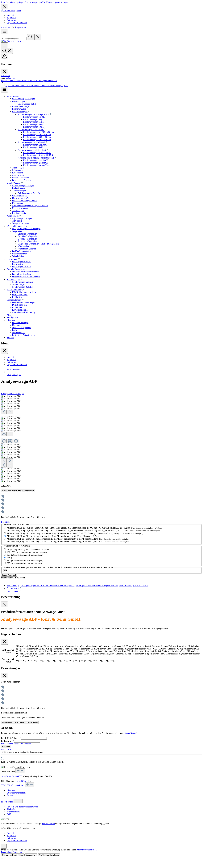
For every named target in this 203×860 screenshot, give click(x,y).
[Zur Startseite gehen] (11, 10)
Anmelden (6, 27)
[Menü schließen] (4, 71)
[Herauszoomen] (4, 441)
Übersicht (5, 80)
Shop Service (7, 802)
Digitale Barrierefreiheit (17, 22)
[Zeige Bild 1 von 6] (2, 416)
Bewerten (5, 522)
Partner (10, 795)
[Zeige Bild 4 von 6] (10, 416)
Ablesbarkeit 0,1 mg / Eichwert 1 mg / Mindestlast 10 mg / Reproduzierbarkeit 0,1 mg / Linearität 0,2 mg (68, 539)
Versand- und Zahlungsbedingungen (22, 807)
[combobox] (14, 38)
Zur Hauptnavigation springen (55, 2)
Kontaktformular (23, 781)
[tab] (77, 585)
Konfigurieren (31, 855)
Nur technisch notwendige (12, 855)
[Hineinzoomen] (16, 441)
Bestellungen (41, 80)
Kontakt (10, 15)
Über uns (11, 790)
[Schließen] (2, 438)
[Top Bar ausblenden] (4, 6)
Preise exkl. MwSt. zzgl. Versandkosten (18, 491)
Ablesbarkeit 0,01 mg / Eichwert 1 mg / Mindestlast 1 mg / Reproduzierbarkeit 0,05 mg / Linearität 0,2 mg (53, 536)
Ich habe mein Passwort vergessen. (16, 744)
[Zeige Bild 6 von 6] (16, 416)
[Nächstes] (10, 412)
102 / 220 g (27, 552)
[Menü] (4, 31)
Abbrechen (6, 749)
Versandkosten (48, 823)
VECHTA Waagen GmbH (13, 785)
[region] (101, 438)
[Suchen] (30, 37)
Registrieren (20, 27)
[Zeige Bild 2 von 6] (5, 416)
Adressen (31, 80)
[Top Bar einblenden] (4, 89)
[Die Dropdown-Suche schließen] (37, 37)
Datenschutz (12, 20)
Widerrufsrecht (13, 812)
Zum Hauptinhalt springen (13, 2)
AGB (9, 814)
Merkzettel (52, 80)
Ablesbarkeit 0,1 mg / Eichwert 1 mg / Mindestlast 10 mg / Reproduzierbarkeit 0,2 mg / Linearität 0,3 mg (68, 541)
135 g (9, 557)
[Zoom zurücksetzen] (10, 441)
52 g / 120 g (28, 549)
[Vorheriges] (4, 412)
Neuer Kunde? (131, 733)
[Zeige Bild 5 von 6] (13, 416)
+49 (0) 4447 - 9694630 (11, 776)
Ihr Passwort (7, 741)
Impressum (11, 17)
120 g (25, 555)
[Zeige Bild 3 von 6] (8, 416)
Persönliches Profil (18, 80)
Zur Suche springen (33, 2)
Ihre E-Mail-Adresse (11, 738)
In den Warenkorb (9, 575)
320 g (25, 563)
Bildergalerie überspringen (12, 393)
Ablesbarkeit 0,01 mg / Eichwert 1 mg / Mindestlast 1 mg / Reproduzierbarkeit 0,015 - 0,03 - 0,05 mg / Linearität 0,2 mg (75, 533)
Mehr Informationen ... (87, 850)
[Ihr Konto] (4, 56)
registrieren (10, 78)
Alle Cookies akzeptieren (49, 855)
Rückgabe (11, 809)
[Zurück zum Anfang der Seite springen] (4, 846)
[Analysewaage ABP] (11, 396)
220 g (25, 560)
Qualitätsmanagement (16, 793)
